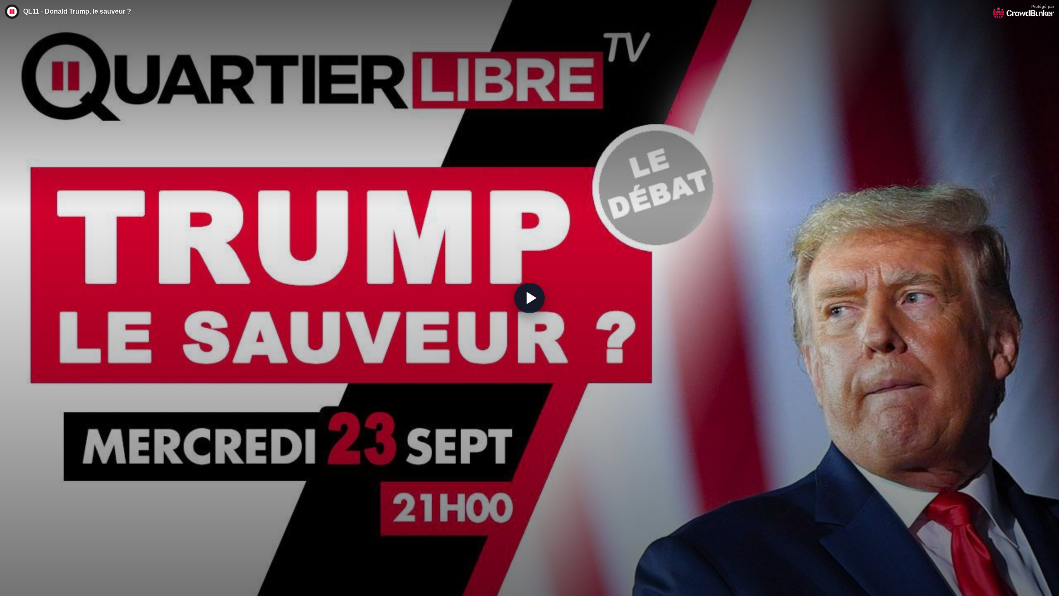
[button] (529, 298)
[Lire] (529, 298)
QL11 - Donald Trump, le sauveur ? (77, 11)
